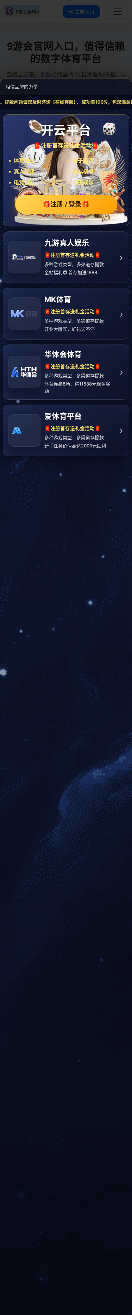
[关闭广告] (122, 87)
